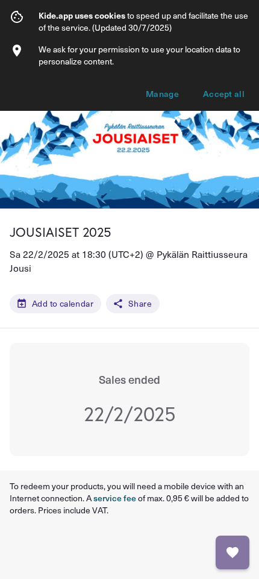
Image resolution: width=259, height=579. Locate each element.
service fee (114, 498)
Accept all (224, 93)
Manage (162, 93)
